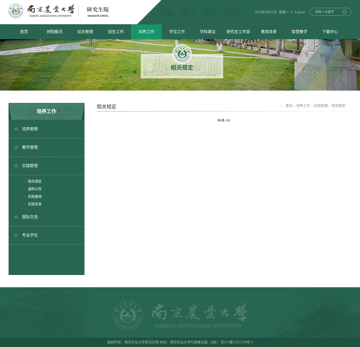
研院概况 (54, 32)
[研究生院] (59, 17)
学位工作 (177, 32)
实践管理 (30, 166)
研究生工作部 (238, 32)
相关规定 (35, 181)
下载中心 (330, 32)
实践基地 (35, 196)
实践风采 (35, 204)
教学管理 (30, 147)
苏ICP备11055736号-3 (237, 342)
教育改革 (269, 32)
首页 (24, 32)
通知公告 (35, 189)
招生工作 (116, 32)
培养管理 (30, 129)
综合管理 (85, 32)
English (299, 12)
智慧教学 (299, 32)
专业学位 (30, 235)
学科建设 (208, 32)
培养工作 (146, 32)
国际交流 (30, 217)
